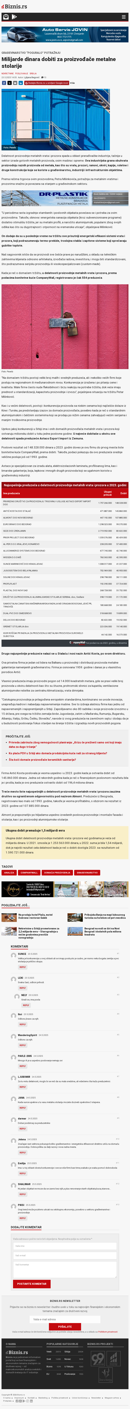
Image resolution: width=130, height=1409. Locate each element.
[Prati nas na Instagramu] (27, 1402)
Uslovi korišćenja (80, 1398)
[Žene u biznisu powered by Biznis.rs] (105, 1375)
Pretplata (7, 1401)
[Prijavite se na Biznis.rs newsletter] (6, 17)
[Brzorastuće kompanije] (113, 1358)
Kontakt (31, 1398)
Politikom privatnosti (107, 1332)
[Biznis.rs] (17, 1352)
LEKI (20, 978)
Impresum (19, 1398)
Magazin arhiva (112, 1398)
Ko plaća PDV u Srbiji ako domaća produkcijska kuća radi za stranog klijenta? (58, 753)
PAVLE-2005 (25, 1056)
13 (45, 77)
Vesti (49, 1352)
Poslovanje (21, 73)
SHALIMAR (24, 1184)
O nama (6, 1398)
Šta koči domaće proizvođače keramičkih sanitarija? (42, 759)
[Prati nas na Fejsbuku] (17, 1402)
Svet (49, 1359)
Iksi (20, 1014)
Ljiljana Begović (31, 77)
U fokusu (68, 1366)
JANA (21, 1097)
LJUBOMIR (24, 1077)
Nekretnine (8, 73)
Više (72, 83)
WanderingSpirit (27, 1035)
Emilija (22, 1163)
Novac (67, 1359)
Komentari (19, 946)
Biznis (49, 1366)
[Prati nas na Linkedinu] (31, 1402)
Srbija (33, 73)
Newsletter (96, 1398)
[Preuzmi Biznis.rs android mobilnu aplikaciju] (14, 17)
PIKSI (21, 1205)
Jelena (22, 1139)
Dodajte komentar (26, 1227)
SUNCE (22, 954)
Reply (23, 967)
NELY (24, 995)
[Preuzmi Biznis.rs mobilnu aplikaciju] (20, 1402)
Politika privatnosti (59, 1398)
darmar (22, 1118)
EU (48, 1374)
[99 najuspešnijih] (97, 1358)
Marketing (43, 1398)
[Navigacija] (123, 17)
